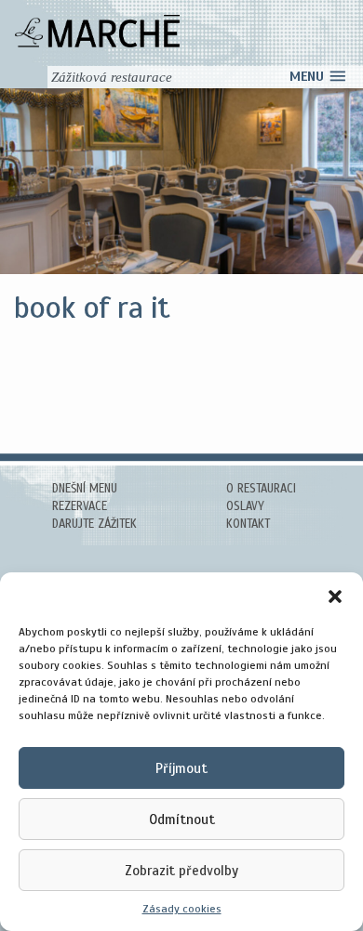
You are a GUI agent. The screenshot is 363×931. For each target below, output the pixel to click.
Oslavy (245, 506)
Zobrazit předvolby (181, 870)
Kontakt (248, 524)
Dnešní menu (84, 488)
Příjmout (181, 768)
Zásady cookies (182, 908)
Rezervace (79, 506)
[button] (335, 595)
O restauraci (261, 488)
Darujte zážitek (94, 524)
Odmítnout (182, 819)
